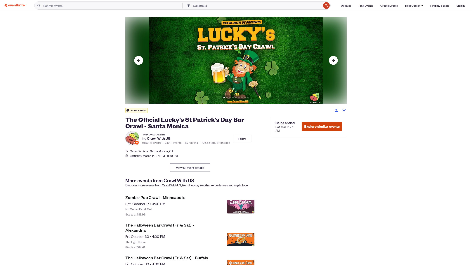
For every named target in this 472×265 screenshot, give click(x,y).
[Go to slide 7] (242, 97)
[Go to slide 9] (248, 97)
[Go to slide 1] (224, 97)
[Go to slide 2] (227, 97)
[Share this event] (336, 110)
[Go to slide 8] (245, 97)
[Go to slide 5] (236, 97)
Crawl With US (158, 138)
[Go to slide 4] (233, 97)
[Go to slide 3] (230, 97)
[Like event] (344, 110)
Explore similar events (322, 126)
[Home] (14, 5)
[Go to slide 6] (239, 97)
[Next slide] (333, 60)
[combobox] (257, 5)
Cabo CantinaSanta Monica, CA (151, 151)
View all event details (190, 167)
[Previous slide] (138, 60)
